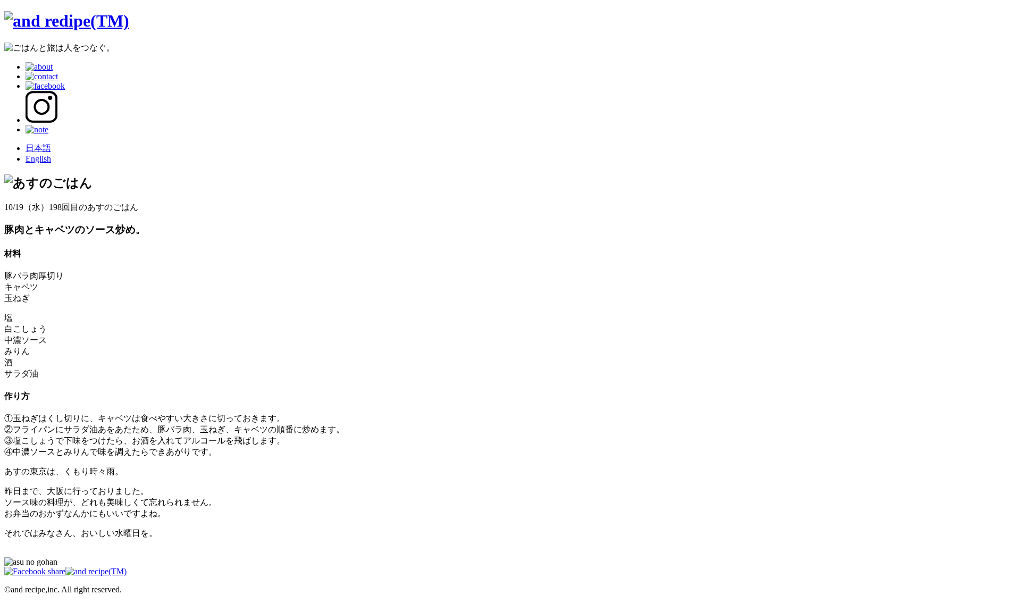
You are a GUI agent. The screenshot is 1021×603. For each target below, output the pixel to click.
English (38, 158)
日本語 (38, 148)
